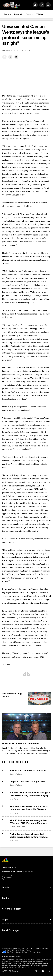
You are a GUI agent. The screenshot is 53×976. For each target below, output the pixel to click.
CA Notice (25, 952)
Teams (6, 14)
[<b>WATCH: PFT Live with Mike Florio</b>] (26, 726)
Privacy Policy (25, 950)
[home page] (11, 4)
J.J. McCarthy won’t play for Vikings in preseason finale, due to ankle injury (30, 794)
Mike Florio (14, 799)
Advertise (5, 948)
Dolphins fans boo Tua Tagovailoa (27, 781)
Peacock (29, 14)
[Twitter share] (10, 57)
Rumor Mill (18, 14)
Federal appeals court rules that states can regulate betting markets (29, 836)
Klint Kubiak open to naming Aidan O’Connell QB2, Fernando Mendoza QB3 (28, 822)
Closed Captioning (23, 948)
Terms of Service (36, 952)
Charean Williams (16, 774)
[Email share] (16, 57)
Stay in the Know (9, 867)
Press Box (6, 950)
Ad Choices (15, 950)
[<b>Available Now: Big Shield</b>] (39, 698)
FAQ (32, 948)
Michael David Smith (17, 827)
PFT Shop (39, 14)
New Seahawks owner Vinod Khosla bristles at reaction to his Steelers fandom (28, 808)
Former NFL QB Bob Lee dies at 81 (28, 770)
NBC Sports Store (41, 948)
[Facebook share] (4, 57)
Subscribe (7, 878)
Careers (13, 948)
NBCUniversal (16, 956)
